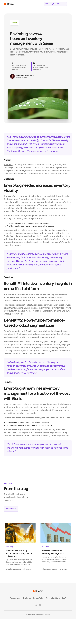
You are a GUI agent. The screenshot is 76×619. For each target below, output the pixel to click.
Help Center (26, 598)
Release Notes (15, 598)
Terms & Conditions (53, 598)
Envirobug (8, 165)
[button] (70, 4)
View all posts (11, 509)
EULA (64, 598)
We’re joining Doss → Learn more (55, 4)
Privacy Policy (38, 598)
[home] (9, 4)
